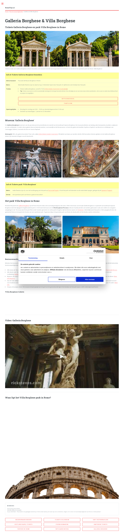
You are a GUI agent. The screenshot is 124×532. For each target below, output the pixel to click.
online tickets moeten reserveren (48, 134)
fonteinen (81, 210)
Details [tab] (62, 258)
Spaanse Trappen (106, 190)
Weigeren (62, 279)
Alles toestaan (90, 279)
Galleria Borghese (100, 529)
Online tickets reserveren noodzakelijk (56, 89)
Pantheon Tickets (100, 524)
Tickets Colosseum (62, 519)
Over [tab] (91, 258)
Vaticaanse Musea (62, 529)
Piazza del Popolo (53, 190)
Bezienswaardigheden (16, 12)
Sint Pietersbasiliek (100, 519)
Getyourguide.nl (68, 98)
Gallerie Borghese (24, 205)
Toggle (3, 3)
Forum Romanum (62, 524)
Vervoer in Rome (23, 529)
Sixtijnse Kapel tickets (23, 524)
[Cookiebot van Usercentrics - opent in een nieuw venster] (95, 251)
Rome (7, 12)
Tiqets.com (68, 103)
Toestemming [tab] (32, 258)
